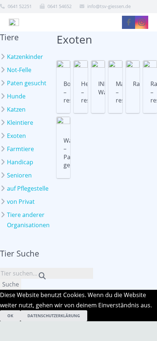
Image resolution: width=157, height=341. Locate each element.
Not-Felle (19, 70)
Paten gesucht (26, 83)
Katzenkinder (25, 57)
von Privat (21, 202)
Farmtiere (20, 149)
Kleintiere (20, 123)
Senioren (19, 175)
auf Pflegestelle (28, 188)
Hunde (16, 96)
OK (10, 315)
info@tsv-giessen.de (109, 6)
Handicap (20, 162)
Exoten (16, 136)
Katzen (16, 109)
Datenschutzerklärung (53, 315)
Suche (10, 284)
